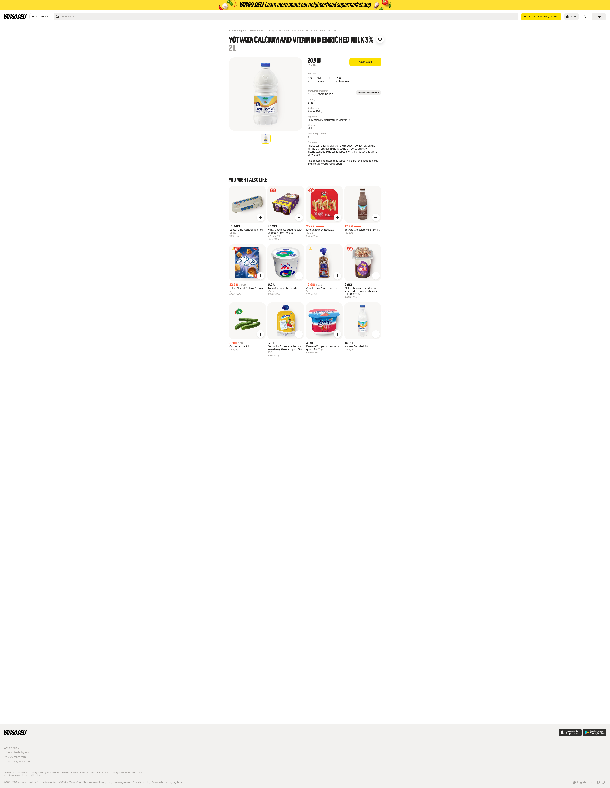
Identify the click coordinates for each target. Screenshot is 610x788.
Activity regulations (174, 782)
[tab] (266, 139)
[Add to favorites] (380, 39)
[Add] (260, 217)
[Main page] (15, 17)
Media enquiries (90, 782)
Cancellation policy (141, 782)
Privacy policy (105, 782)
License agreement (122, 782)
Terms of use (75, 782)
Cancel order (158, 782)
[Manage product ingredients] (585, 16)
